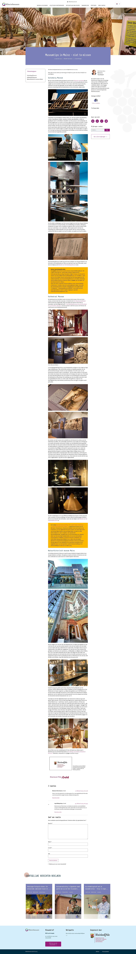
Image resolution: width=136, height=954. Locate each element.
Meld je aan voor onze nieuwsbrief (57, 864)
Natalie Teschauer (101, 74)
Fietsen (93, 5)
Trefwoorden (95, 108)
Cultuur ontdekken (57, 5)
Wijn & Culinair (42, 5)
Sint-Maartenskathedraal (79, 301)
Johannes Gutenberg (79, 80)
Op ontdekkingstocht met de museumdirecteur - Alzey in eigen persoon (95, 888)
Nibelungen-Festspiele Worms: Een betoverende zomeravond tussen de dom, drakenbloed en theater (39, 888)
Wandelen (85, 5)
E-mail (50, 847)
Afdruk (97, 951)
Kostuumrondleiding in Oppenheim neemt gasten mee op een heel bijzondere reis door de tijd (68, 888)
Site (49, 853)
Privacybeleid (105, 951)
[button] (92, 121)
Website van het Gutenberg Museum (67, 264)
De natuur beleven (73, 5)
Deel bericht (95, 117)
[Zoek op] (107, 130)
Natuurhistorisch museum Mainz (35, 79)
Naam (50, 841)
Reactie (50, 823)
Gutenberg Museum (32, 75)
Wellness (101, 5)
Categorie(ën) (95, 96)
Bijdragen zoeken (97, 126)
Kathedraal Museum (32, 77)
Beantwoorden (55, 798)
